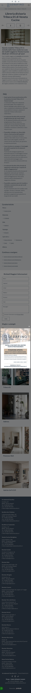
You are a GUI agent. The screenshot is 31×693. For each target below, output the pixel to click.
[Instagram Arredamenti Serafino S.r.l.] (15, 1)
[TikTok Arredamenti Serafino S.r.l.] (18, 1)
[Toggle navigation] (29, 5)
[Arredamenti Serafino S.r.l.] (15, 5)
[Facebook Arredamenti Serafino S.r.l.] (12, 1)
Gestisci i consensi (20, 679)
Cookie (12, 679)
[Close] (29, 326)
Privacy (8, 679)
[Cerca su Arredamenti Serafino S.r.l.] (2, 5)
